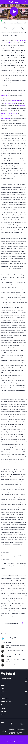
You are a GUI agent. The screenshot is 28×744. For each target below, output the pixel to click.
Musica (3, 708)
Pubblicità (14, 736)
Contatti (4, 736)
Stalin (16, 83)
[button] (2, 2)
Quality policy (23, 736)
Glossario (3, 714)
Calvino (11, 42)
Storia (2, 691)
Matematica (4, 681)
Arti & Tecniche (5, 705)
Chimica (3, 688)
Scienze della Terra (6, 701)
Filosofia (3, 711)
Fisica (2, 695)
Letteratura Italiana (6, 678)
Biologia (3, 685)
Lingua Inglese (5, 698)
